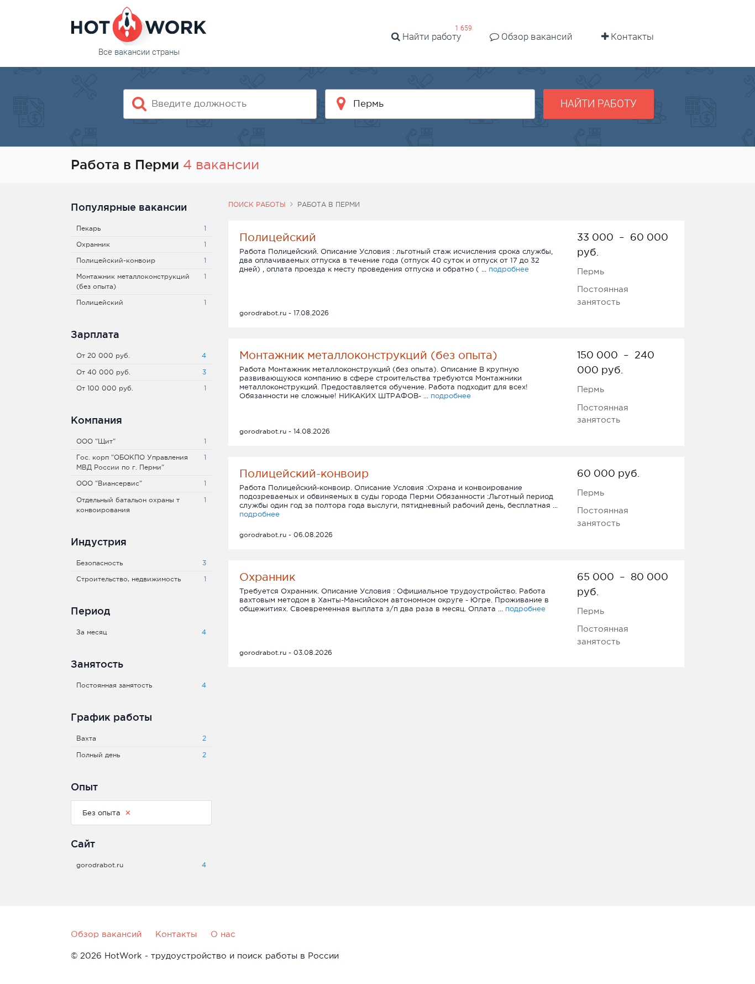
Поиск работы (257, 205)
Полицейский (277, 237)
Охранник (267, 577)
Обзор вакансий (536, 36)
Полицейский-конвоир (304, 473)
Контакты (631, 36)
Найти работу (430, 36)
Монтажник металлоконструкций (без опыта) (368, 355)
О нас (223, 934)
